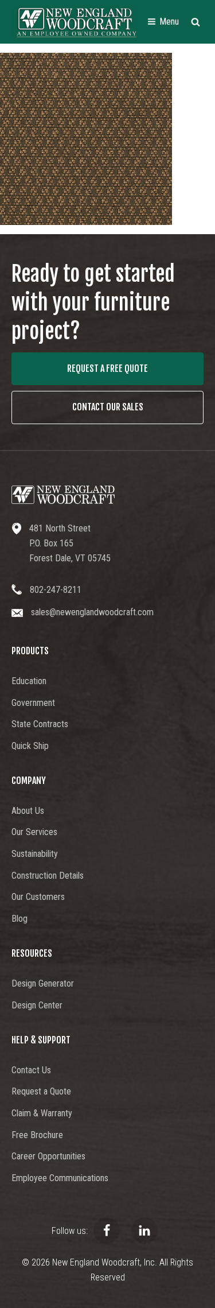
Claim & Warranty (41, 1113)
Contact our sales (107, 407)
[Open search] (195, 22)
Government (33, 702)
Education (28, 681)
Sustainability (34, 853)
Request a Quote (41, 1091)
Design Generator (42, 983)
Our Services (34, 831)
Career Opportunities (48, 1156)
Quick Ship (30, 745)
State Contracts (39, 724)
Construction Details (47, 875)
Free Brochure (37, 1135)
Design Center (36, 1005)
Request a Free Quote (107, 368)
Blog (19, 918)
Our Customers (38, 896)
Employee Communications (59, 1178)
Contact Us (31, 1070)
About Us (27, 810)
